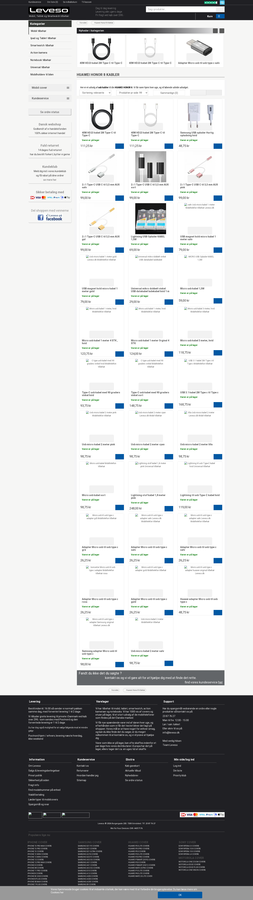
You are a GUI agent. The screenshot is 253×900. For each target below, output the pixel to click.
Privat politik (35, 775)
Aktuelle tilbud (133, 770)
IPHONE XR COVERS (36, 868)
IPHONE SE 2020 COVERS (38, 876)
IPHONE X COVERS (35, 865)
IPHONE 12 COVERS (36, 860)
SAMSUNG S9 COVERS (87, 884)
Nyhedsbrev (131, 775)
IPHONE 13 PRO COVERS (37, 849)
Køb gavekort (132, 765)
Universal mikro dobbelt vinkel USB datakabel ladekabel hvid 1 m (150, 290)
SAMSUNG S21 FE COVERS (88, 846)
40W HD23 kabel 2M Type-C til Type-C (101, 63)
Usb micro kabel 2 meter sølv (147, 651)
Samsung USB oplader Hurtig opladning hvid (197, 134)
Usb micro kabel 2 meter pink (98, 444)
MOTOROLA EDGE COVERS (189, 864)
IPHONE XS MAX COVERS (38, 882)
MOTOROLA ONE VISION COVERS (192, 870)
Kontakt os (83, 765)
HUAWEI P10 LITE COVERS (138, 871)
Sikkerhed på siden (38, 780)
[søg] (220, 9)
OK (180, 895)
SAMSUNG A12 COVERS (87, 873)
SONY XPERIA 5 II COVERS (189, 846)
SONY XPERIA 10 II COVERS (189, 851)
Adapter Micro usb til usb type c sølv (199, 63)
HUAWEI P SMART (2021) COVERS (141, 865)
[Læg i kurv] (119, 146)
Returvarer (83, 770)
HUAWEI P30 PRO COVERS (138, 849)
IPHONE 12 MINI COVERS (38, 857)
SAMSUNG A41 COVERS (87, 865)
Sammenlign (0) (169, 93)
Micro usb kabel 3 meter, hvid (196, 340)
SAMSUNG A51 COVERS (87, 862)
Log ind (177, 765)
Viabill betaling (36, 794)
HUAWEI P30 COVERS (136, 851)
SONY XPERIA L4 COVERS (189, 854)
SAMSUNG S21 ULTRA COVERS (90, 851)
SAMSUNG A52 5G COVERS (89, 860)
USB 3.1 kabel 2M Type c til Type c (199, 392)
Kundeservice (35, 2)
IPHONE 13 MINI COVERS (38, 854)
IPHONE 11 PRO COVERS (37, 871)
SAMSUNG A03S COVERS (88, 876)
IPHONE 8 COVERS (35, 873)
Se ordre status (49, 112)
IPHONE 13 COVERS (36, 851)
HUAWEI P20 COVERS (136, 862)
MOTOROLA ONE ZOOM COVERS (192, 862)
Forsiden (83, 23)
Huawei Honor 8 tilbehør (103, 23)
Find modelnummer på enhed (44, 790)
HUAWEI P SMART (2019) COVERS (141, 860)
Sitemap (81, 780)
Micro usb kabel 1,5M (192, 288)
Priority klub (179, 775)
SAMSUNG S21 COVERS (87, 849)
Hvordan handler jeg (87, 775)
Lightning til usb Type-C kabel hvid (200, 495)
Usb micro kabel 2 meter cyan (148, 444)
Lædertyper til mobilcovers (43, 799)
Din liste (177, 770)
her (62, 892)
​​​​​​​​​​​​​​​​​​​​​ (50, 217)
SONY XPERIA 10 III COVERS (190, 849)
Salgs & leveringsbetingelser (44, 770)
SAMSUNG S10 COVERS (87, 871)
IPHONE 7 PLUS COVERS (37, 884)
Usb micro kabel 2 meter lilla (196, 444)
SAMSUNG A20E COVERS (88, 882)
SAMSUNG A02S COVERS (88, 879)
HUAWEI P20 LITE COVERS (138, 854)
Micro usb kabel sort (94, 495)
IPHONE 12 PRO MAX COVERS (39, 862)
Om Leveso (34, 765)
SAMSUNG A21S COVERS (88, 854)
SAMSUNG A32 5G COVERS (89, 868)
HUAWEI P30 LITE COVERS (138, 846)
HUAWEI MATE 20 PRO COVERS (140, 868)
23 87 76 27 (169, 716)
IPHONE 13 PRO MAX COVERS (39, 846)
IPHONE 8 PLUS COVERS (37, 879)
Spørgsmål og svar (38, 804)
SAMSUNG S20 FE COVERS (88, 857)
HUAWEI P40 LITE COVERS (138, 873)
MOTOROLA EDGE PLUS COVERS (192, 867)
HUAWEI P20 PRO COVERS (138, 857)
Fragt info (33, 785)
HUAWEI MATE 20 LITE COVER (140, 876)
